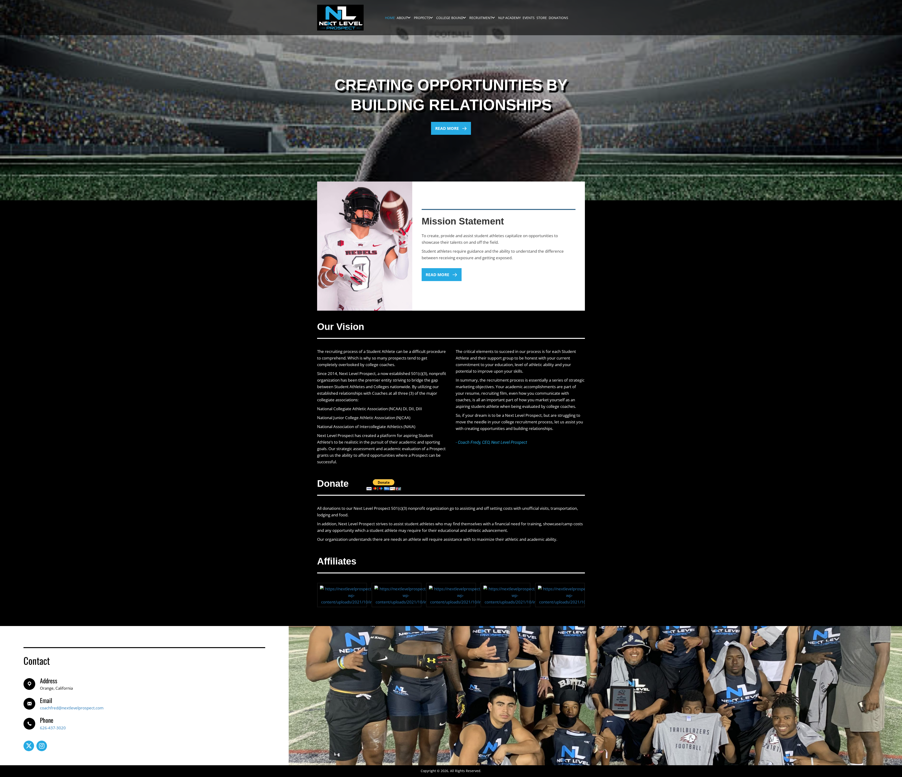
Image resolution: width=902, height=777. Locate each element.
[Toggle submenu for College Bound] (464, 17)
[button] (451, 128)
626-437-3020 (53, 728)
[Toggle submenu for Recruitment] (493, 17)
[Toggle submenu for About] (409, 17)
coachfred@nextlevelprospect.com (72, 708)
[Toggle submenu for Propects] (431, 17)
